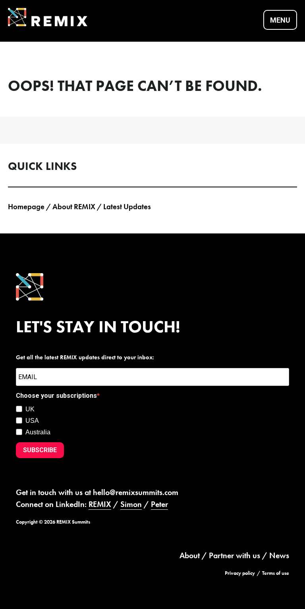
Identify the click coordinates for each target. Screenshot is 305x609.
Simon (131, 504)
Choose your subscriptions (56, 395)
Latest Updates (127, 207)
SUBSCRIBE (40, 450)
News (279, 555)
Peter (159, 504)
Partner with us (234, 555)
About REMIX (73, 207)
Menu (280, 20)
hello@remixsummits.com (135, 492)
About (190, 555)
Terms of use (275, 573)
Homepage (26, 207)
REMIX (100, 504)
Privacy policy (240, 573)
